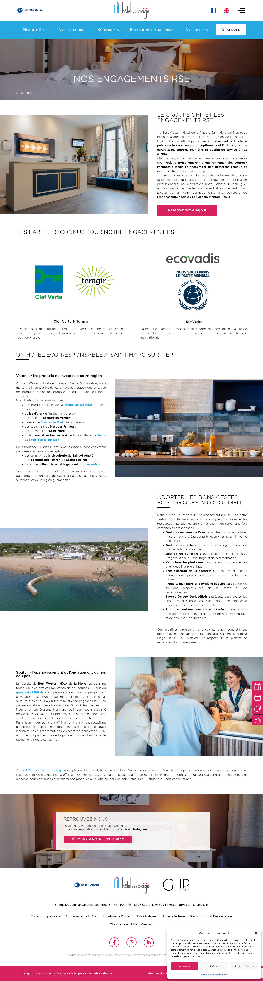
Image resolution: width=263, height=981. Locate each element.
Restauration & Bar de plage (211, 916)
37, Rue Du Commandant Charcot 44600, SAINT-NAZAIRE (93, 904)
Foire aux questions (45, 916)
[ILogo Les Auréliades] (131, 885)
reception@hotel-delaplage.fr (188, 904)
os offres (196, 30)
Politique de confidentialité (214, 974)
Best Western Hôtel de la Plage (41, 770)
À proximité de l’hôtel (81, 916)
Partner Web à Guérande (97, 973)
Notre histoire (146, 916)
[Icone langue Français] (213, 10)
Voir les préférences (245, 966)
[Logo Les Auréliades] (131, 10)
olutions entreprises (152, 30)
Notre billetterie (173, 916)
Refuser (214, 966)
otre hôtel (35, 30)
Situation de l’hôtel (116, 916)
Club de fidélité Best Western (131, 924)
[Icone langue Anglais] (226, 10)
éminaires (108, 30)
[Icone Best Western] (29, 10)
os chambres (72, 30)
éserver (230, 30)
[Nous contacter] (257, 708)
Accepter (184, 966)
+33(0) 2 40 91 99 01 (153, 904)
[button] (256, 933)
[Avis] (257, 720)
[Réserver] (257, 697)
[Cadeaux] (257, 686)
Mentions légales (158, 973)
